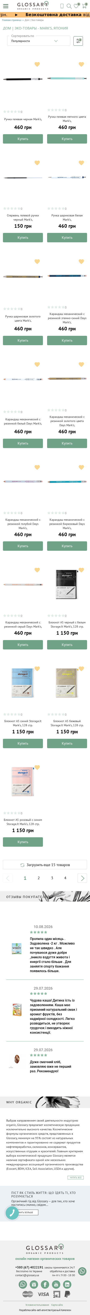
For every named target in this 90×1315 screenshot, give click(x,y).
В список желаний (37, 64)
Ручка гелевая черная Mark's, (23, 119)
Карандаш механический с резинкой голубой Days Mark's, (22, 524)
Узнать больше (25, 1212)
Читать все (75, 1177)
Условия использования (37, 1305)
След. (82, 878)
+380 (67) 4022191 (29, 1267)
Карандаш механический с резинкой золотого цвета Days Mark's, (67, 421)
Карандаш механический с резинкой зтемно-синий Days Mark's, (67, 318)
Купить (23, 138)
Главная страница (11, 20)
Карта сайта (57, 1305)
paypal (67, 1294)
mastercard (27, 1294)
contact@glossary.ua (27, 1275)
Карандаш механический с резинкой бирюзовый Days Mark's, (67, 524)
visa (43, 1294)
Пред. (7, 878)
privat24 (56, 1294)
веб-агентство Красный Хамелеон (54, 1310)
